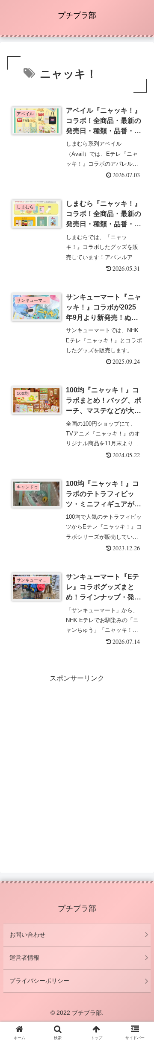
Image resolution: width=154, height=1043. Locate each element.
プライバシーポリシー (39, 980)
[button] (137, 1009)
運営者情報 (24, 957)
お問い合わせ (27, 934)
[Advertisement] (77, 761)
